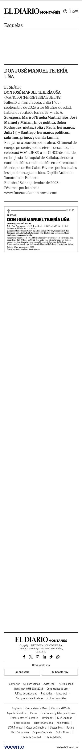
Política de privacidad (26, 693)
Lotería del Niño (53, 737)
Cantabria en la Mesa (36, 708)
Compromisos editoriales (29, 698)
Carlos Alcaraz (63, 732)
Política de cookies (56, 698)
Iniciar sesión (65, 11)
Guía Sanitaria (64, 718)
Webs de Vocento (66, 747)
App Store (24, 672)
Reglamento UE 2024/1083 (28, 688)
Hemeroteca (63, 722)
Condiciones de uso (57, 688)
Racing (70, 727)
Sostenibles (56, 727)
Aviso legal (49, 683)
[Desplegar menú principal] (75, 11)
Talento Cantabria (43, 722)
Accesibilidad (66, 683)
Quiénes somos (31, 683)
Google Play (61, 672)
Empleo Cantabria (42, 732)
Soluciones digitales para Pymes (58, 713)
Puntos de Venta (21, 722)
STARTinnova (15, 727)
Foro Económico (20, 732)
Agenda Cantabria (16, 713)
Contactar (14, 683)
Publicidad (47, 693)
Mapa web (61, 693)
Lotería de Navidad (31, 737)
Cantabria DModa (60, 708)
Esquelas (13, 25)
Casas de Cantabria (36, 727)
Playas (33, 713)
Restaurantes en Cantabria (24, 718)
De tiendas (47, 718)
